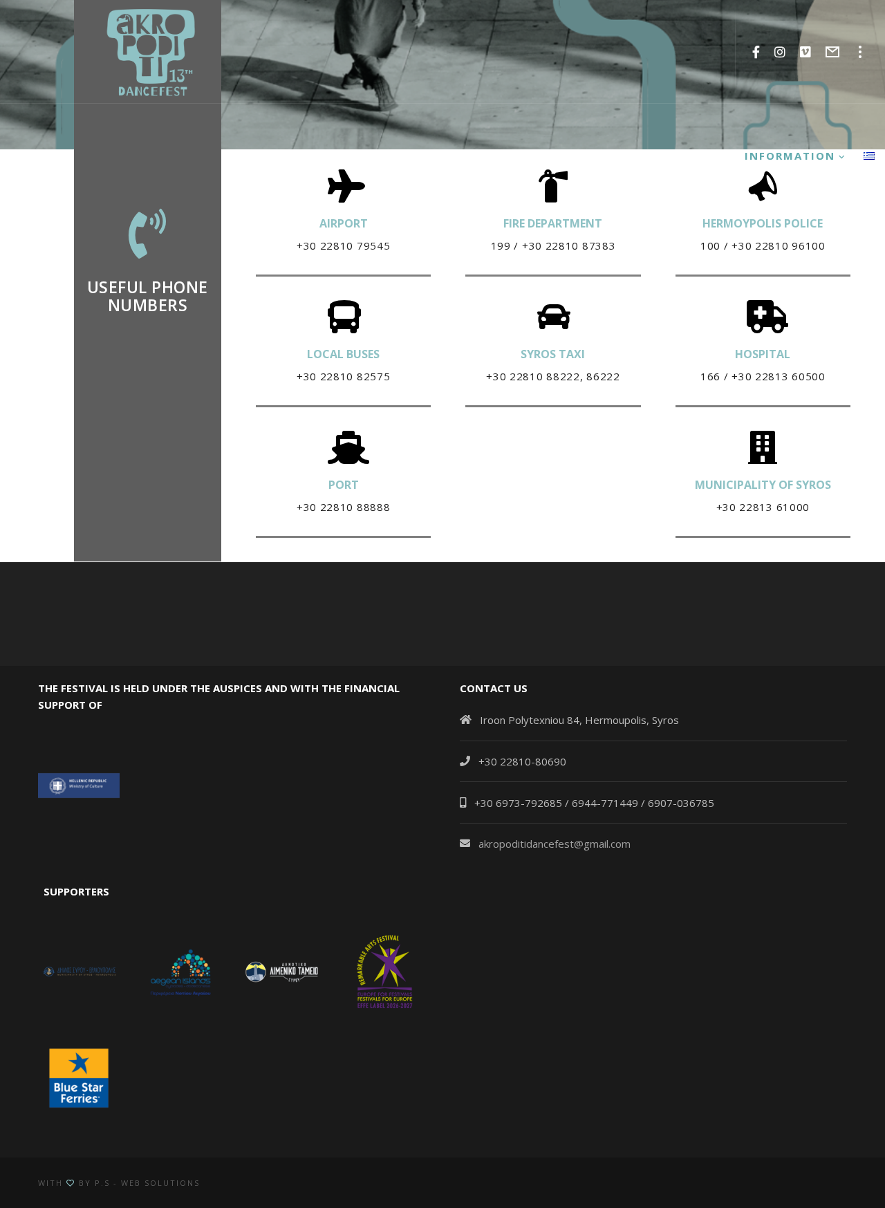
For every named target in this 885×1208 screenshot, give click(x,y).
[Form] (833, 52)
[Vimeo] (806, 52)
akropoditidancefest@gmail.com (554, 844)
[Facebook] (756, 52)
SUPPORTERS (73, 891)
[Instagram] (780, 52)
